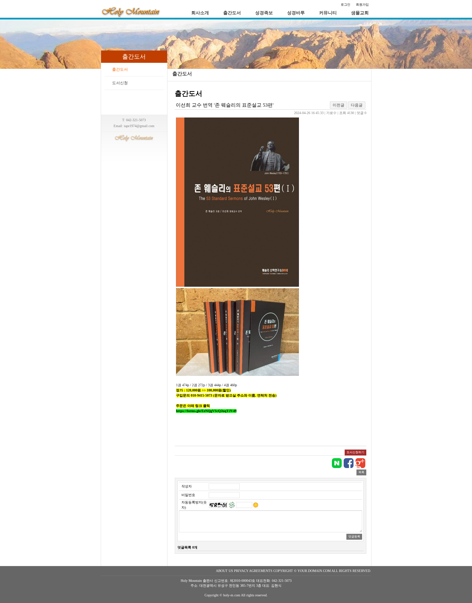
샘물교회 (360, 13)
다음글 (357, 105)
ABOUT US (224, 571)
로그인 (345, 4)
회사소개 (200, 13)
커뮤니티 (328, 13)
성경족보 (264, 13)
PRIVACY (241, 571)
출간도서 (232, 13)
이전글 (338, 105)
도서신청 (120, 83)
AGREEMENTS (260, 571)
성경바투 (296, 13)
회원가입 (362, 4)
